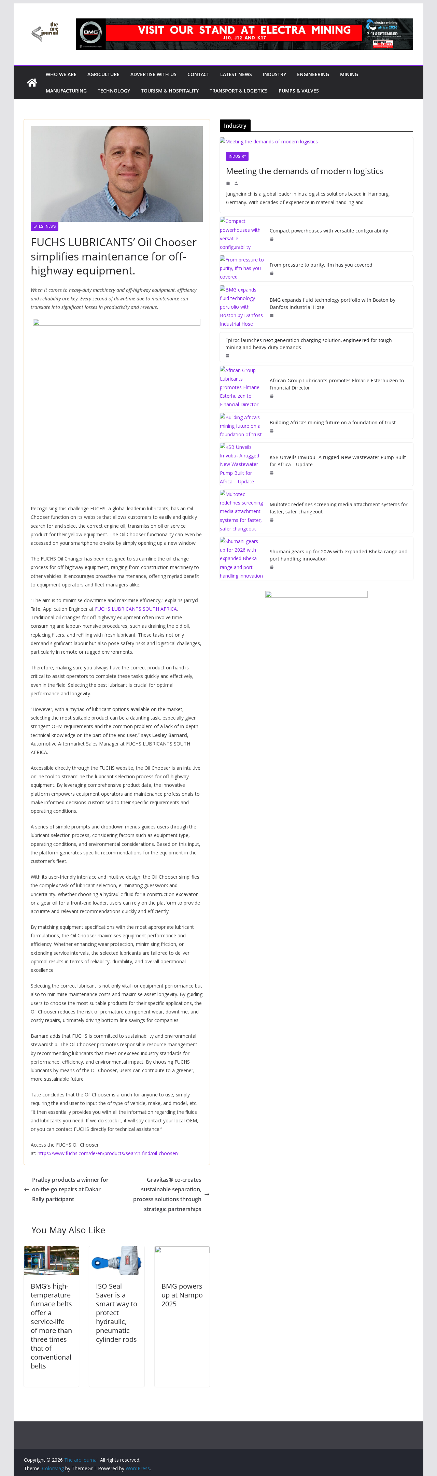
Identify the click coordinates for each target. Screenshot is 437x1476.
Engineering (313, 74)
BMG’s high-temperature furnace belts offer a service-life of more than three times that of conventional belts (51, 1326)
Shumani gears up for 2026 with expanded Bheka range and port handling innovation (339, 555)
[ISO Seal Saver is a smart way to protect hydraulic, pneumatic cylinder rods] (116, 1251)
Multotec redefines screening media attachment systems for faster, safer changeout (339, 508)
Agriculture (103, 74)
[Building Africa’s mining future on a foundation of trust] (242, 426)
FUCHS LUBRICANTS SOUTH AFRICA (136, 609)
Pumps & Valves (299, 90)
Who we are (61, 74)
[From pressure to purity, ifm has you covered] (242, 268)
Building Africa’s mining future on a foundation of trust (333, 422)
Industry (274, 74)
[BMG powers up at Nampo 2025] (182, 1251)
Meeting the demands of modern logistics (304, 170)
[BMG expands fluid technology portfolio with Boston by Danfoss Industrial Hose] (242, 306)
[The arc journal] (32, 82)
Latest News (236, 74)
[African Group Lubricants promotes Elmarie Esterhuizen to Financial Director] (242, 387)
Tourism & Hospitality (170, 90)
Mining (349, 74)
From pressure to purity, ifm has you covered (321, 264)
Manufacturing (66, 90)
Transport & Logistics (239, 90)
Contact (198, 74)
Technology (114, 90)
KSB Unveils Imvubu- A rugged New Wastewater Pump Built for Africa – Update (338, 461)
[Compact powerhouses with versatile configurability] (242, 234)
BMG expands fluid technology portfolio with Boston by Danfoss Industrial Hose (332, 303)
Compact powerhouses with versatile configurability (329, 230)
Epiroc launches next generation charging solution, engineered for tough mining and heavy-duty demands (308, 344)
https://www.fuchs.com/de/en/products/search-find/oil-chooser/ (108, 1153)
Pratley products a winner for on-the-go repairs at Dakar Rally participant (70, 1189)
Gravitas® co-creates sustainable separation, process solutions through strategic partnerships (167, 1194)
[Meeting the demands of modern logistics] (316, 141)
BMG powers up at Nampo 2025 (182, 1294)
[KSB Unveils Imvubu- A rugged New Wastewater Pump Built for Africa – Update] (242, 464)
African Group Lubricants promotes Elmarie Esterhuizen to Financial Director (337, 384)
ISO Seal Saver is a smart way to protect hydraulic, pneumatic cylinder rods (116, 1312)
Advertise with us (153, 74)
